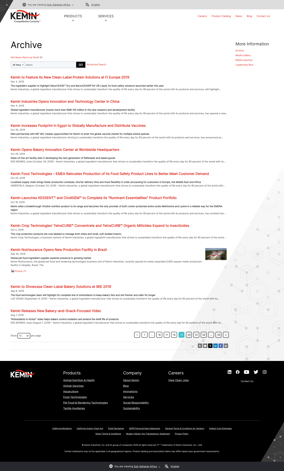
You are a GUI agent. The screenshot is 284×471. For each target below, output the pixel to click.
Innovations (130, 391)
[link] (26, 16)
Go (81, 64)
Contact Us (263, 16)
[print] (226, 345)
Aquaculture (70, 391)
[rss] (200, 345)
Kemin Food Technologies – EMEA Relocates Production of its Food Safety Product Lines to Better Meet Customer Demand (110, 174)
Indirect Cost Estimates (220, 428)
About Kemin (131, 380)
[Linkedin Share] (215, 345)
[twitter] (256, 372)
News (238, 16)
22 (203, 334)
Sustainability (131, 408)
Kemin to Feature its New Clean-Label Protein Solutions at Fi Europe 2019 (70, 77)
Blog (249, 16)
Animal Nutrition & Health (79, 380)
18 (174, 334)
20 (189, 334)
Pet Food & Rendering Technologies (85, 402)
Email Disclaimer (116, 428)
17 (167, 334)
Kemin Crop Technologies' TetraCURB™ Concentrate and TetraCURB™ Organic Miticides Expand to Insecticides (100, 226)
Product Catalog (221, 16)
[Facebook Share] (220, 345)
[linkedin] (229, 372)
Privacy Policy (181, 434)
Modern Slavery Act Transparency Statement (148, 434)
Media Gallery (243, 55)
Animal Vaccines (73, 386)
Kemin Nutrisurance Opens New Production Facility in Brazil (59, 250)
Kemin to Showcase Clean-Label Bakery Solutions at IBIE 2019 (61, 287)
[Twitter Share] (210, 345)
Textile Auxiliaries (74, 408)
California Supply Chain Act (90, 428)
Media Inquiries (243, 60)
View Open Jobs (178, 380)
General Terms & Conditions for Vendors (184, 428)
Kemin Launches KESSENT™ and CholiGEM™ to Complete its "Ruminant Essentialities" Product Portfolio (94, 198)
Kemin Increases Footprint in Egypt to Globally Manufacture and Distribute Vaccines (78, 126)
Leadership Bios (244, 64)
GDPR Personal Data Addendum (144, 428)
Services (128, 397)
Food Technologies (75, 397)
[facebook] (237, 372)
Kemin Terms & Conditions (108, 434)
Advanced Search (96, 64)
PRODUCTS (73, 16)
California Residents (62, 428)
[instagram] (265, 372)
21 (196, 334)
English (95, 4)
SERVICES (106, 16)
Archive (239, 50)
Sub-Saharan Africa (58, 4)
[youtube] (246, 372)
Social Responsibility (136, 402)
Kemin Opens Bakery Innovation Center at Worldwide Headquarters (65, 150)
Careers (202, 16)
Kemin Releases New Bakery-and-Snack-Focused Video (56, 311)
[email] (205, 345)
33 (218, 334)
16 (159, 334)
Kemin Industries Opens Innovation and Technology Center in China (65, 101)
